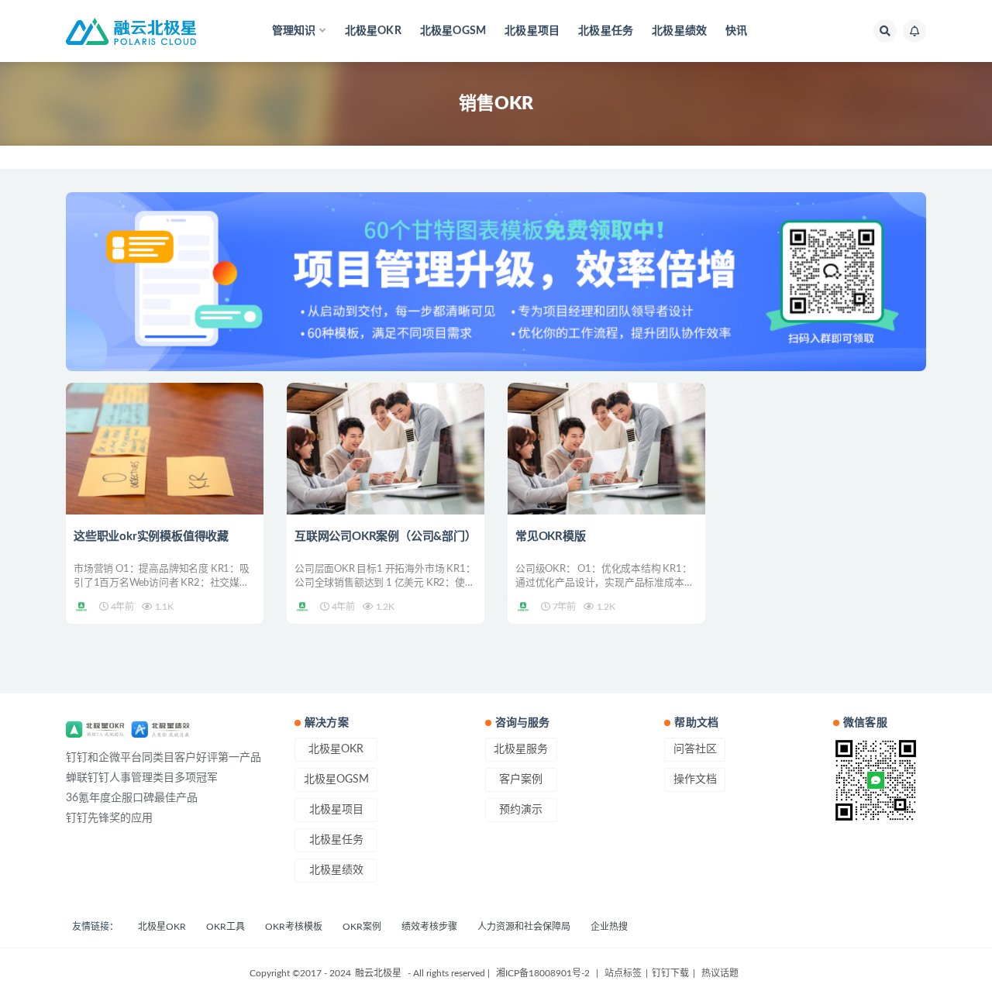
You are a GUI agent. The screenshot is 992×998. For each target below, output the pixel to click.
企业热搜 (609, 926)
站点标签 (623, 973)
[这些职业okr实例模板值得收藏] (165, 448)
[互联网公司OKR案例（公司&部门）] (385, 448)
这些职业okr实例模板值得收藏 (151, 536)
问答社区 (695, 749)
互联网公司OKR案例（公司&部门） (385, 536)
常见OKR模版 (550, 536)
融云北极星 (378, 973)
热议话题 (719, 973)
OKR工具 (225, 926)
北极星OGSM (453, 31)
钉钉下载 (670, 973)
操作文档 (695, 779)
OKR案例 (362, 926)
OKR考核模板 (293, 926)
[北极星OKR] (82, 606)
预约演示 (520, 809)
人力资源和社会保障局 (523, 926)
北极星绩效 (679, 31)
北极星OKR (373, 31)
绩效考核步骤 (429, 926)
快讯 (736, 31)
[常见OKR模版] (606, 448)
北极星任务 (605, 31)
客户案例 (520, 779)
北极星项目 (532, 31)
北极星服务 (521, 749)
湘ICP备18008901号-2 (543, 973)
